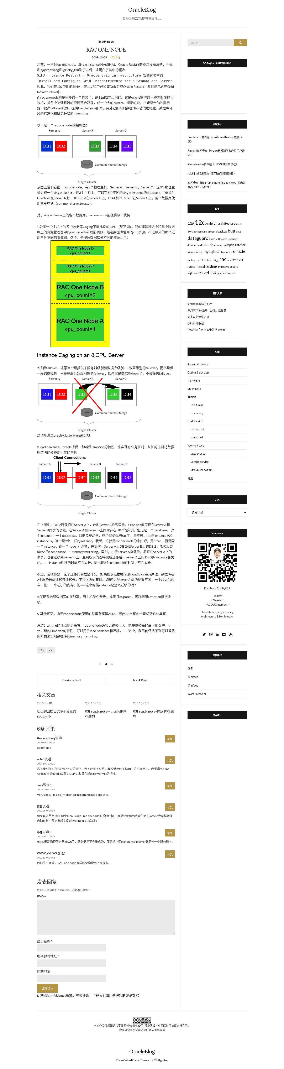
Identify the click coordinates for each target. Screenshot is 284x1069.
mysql (209, 251)
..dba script (197, 429)
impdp (230, 245)
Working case (196, 445)
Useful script (195, 421)
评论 (41, 897)
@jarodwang (50, 70)
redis (191, 266)
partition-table (205, 260)
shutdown (223, 266)
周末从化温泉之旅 (198, 316)
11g (41, 650)
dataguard (198, 238)
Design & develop (198, 372)
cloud (238, 231)
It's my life (194, 380)
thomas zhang (46, 738)
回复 (170, 739)
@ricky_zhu (70, 70)
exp (220, 245)
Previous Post (71, 680)
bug (231, 231)
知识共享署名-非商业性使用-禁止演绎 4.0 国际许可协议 (143, 1025)
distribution (194, 245)
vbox (223, 273)
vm (229, 273)
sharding (209, 266)
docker (204, 245)
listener (240, 245)
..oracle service (200, 461)
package (192, 260)
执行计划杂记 (196, 323)
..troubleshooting (201, 469)
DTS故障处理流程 (225, 164)
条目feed (193, 676)
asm (239, 223)
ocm (218, 251)
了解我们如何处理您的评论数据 (115, 995)
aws (190, 231)
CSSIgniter (161, 1060)
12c (200, 222)
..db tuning (197, 405)
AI (206, 223)
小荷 (39, 832)
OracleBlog (142, 9)
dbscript (213, 239)
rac (51, 650)
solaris (234, 266)
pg (216, 259)
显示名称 (44, 941)
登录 (190, 668)
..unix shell (197, 437)
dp (212, 245)
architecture (226, 223)
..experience (198, 453)
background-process (205, 231)
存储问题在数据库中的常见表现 (206, 329)
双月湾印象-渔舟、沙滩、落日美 (207, 310)
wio (234, 273)
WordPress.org (197, 693)
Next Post (140, 680)
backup (222, 231)
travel (203, 272)
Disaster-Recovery (227, 239)
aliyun (212, 223)
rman (198, 266)
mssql (200, 252)
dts (216, 245)
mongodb (192, 252)
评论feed (193, 685)
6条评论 (115, 57)
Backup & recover (198, 364)
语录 (190, 478)
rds (229, 260)
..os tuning (197, 413)
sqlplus (193, 273)
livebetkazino (196, 164)
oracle (239, 251)
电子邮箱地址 (48, 956)
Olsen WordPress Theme (132, 1060)
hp (224, 245)
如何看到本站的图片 (200, 304)
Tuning (214, 273)
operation (227, 252)
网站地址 (43, 971)
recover (237, 260)
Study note (106, 41)
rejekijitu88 (194, 173)
